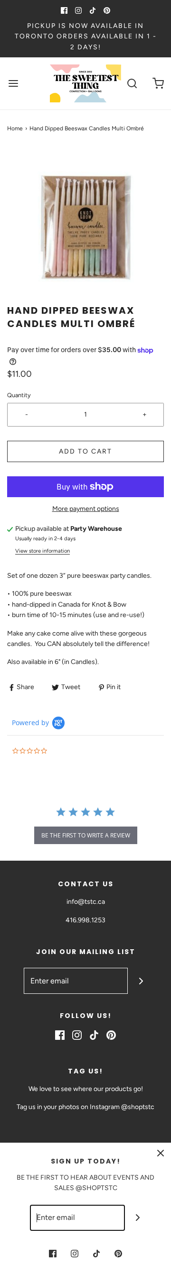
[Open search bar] (132, 84)
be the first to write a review (85, 835)
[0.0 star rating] (64, 751)
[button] (86, 225)
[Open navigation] (13, 84)
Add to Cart (85, 451)
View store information (42, 550)
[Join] (141, 981)
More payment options (85, 509)
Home (15, 128)
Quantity (19, 395)
